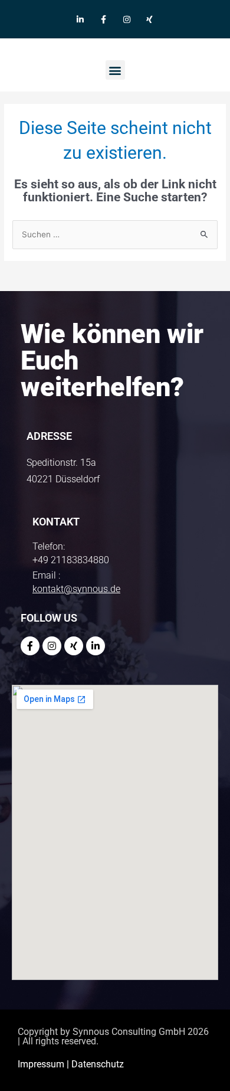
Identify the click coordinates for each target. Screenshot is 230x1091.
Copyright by (45, 1031)
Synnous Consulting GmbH (129, 1031)
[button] (115, 70)
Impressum (41, 1064)
